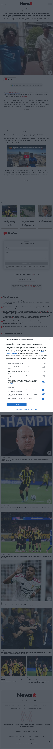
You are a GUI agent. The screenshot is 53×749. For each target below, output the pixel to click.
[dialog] (26, 374)
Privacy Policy (34, 409)
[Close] (50, 339)
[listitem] (26, 363)
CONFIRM (16, 404)
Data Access (26, 409)
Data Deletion (19, 409)
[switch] (43, 367)
